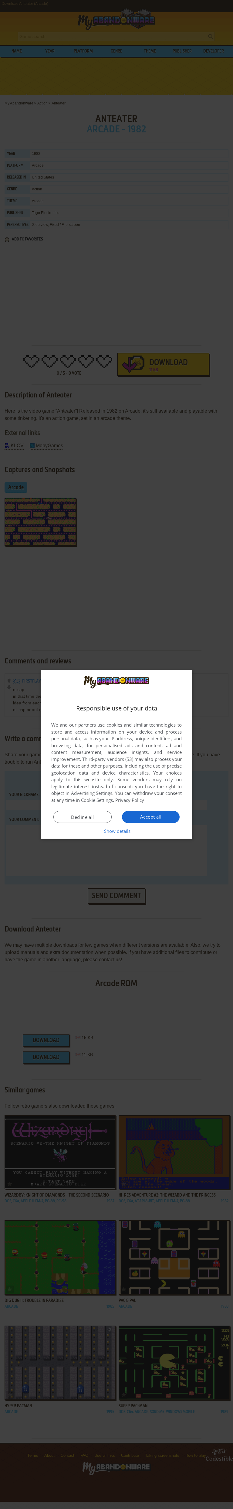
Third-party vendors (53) (107, 759)
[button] (116, 831)
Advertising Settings (92, 793)
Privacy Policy (129, 800)
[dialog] (116, 754)
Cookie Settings (97, 800)
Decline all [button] (82, 817)
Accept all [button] (150, 817)
